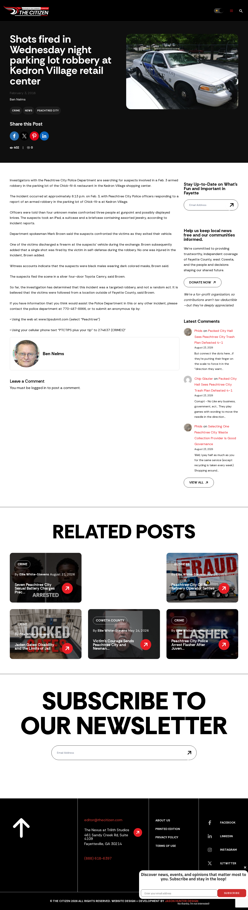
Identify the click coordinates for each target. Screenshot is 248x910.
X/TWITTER (228, 863)
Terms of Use (165, 846)
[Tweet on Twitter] (25, 136)
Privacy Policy (166, 837)
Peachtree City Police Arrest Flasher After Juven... (189, 645)
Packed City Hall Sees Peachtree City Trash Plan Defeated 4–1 (214, 337)
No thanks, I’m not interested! (193, 903)
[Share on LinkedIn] (44, 136)
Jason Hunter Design (181, 901)
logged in (38, 387)
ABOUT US (162, 820)
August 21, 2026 (62, 574)
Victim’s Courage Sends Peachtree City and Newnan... (113, 645)
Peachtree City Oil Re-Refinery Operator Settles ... (192, 588)
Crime (16, 110)
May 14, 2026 (138, 630)
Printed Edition (167, 829)
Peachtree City (48, 110)
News (28, 110)
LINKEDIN (226, 836)
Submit (231, 205)
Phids (198, 331)
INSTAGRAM (228, 850)
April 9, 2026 (216, 630)
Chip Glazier (203, 378)
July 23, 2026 (60, 634)
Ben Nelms (18, 99)
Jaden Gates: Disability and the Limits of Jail (34, 646)
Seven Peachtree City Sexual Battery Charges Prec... (35, 588)
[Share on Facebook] (15, 136)
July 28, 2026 (217, 574)
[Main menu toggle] (231, 10)
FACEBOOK (227, 822)
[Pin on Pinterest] (35, 136)
